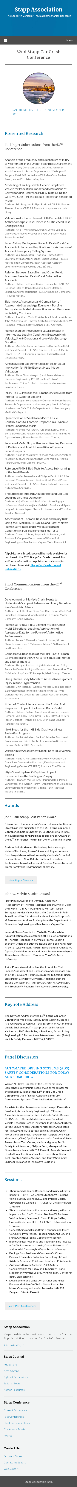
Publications (10, 1364)
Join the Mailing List (15, 1345)
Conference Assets (14, 1429)
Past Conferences (14, 1416)
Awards (8, 1435)
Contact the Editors (15, 1462)
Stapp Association (38, 9)
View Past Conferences (22, 1305)
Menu (69, 40)
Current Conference (15, 1410)
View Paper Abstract (21, 880)
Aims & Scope (11, 1370)
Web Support (11, 1468)
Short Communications (17, 1422)
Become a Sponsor (14, 1456)
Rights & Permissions (16, 1377)
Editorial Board (12, 1383)
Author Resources (14, 1389)
